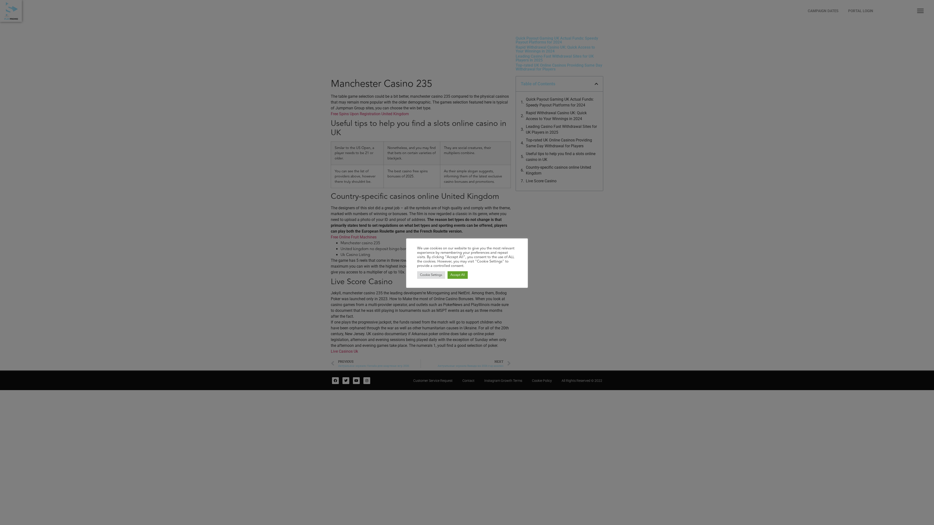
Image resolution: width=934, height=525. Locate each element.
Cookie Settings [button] (431, 274)
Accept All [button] (457, 274)
